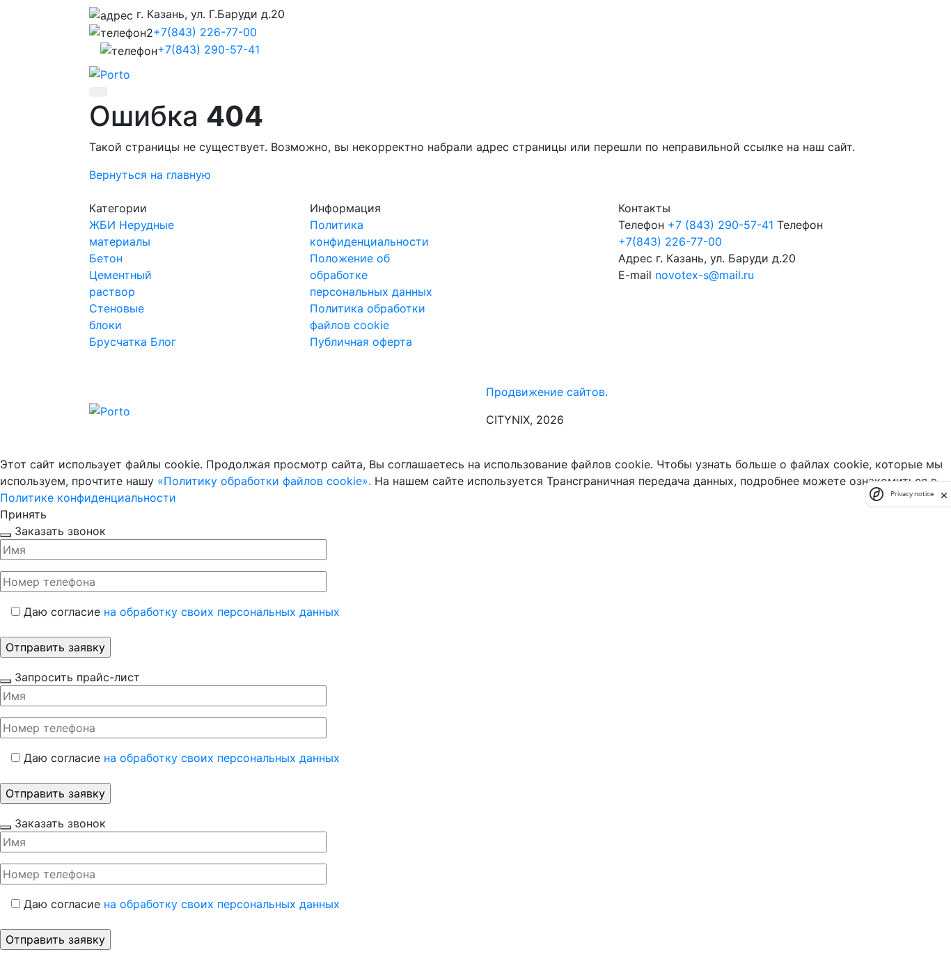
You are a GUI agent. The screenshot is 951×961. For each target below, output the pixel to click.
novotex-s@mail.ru (704, 275)
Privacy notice (912, 494)
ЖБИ (102, 225)
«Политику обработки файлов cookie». (264, 481)
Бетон (106, 258)
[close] (944, 494)
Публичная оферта (361, 342)
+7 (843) (720, 225)
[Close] (5, 535)
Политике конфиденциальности (88, 498)
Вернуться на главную (150, 175)
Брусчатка (118, 342)
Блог (163, 342)
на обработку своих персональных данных (222, 612)
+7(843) (205, 32)
